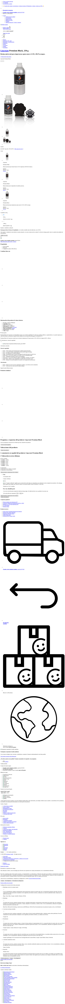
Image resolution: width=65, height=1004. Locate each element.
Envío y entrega (6, 807)
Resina (13, 328)
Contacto (7, 21)
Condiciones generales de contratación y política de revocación (15, 858)
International (11, 971)
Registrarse (5, 819)
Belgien (9, 973)
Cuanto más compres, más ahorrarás (10, 829)
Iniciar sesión (5, 818)
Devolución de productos (8, 809)
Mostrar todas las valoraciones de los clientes (9, 472)
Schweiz (9, 996)
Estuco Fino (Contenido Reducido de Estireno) (12, 511)
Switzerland (11, 1000)
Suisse (8, 997)
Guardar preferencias (5, 958)
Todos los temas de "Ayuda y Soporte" (13, 22)
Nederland (11, 986)
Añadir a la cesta (4, 235)
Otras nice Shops (6, 864)
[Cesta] (33, 37)
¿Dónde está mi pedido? (10, 16)
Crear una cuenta (6, 33)
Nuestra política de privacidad (6, 882)
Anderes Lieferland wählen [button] (6, 969)
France (8, 980)
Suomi (8, 993)
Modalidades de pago (7, 808)
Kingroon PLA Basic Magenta (9, 512)
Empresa (5, 863)
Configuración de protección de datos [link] (10, 860)
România (10, 1002)
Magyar (9, 985)
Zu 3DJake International (5, 967)
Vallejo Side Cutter (7, 514)
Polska (8, 988)
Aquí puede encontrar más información (8, 756)
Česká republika (14, 977)
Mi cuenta (5, 810)
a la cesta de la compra (7, 3)
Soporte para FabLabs (7, 832)
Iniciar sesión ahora (7, 28)
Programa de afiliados (7, 830)
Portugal (9, 989)
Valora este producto (5, 450)
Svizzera (9, 999)
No (20, 493)
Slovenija (10, 991)
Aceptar (2, 880)
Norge (8, 1001)
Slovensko (11, 992)
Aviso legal (5, 856)
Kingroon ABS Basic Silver (8, 513)
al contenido (5, 2)
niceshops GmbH (9, 854)
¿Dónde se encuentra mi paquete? (10, 821)
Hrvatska (10, 982)
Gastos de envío (9, 19)
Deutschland (11, 978)
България (10, 976)
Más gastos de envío (18, 148)
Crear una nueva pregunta (5, 444)
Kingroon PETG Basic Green (9, 516)
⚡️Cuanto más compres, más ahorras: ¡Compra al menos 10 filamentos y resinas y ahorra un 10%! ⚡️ (23, 6)
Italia (7, 984)
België (8, 975)
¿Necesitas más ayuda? (7, 814)
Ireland (8, 983)
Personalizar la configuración (18, 880)
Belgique (10, 974)
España (8, 979)
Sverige (8, 994)
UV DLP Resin (6, 505)
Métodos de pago (9, 20)
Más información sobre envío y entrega (8, 241)
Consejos (5, 828)
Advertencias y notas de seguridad (8, 340)
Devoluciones (8, 17)
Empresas (5, 811)
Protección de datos (7, 857)
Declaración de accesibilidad (8, 859)
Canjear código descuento (8, 822)
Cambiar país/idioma (12, 852)
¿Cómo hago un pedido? (8, 806)
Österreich (10, 987)
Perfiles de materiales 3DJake (9, 827)
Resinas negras (6, 506)
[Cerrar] (1, 8)
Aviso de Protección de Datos (35, 878)
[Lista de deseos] (4, 35)
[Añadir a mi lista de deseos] (1, 236)
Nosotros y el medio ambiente (9, 833)
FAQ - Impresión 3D (7, 831)
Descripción (4, 332)
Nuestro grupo (6, 838)
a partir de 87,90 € (13, 12)
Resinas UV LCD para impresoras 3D (10, 504)
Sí (17, 493)
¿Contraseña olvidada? (7, 820)
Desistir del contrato (5, 866)
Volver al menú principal (8, 1)
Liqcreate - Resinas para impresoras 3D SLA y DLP (13, 503)
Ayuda (4, 15)
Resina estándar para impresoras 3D (10, 502)
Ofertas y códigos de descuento (9, 812)
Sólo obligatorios (8, 880)
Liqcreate (5, 51)
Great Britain (12, 995)
